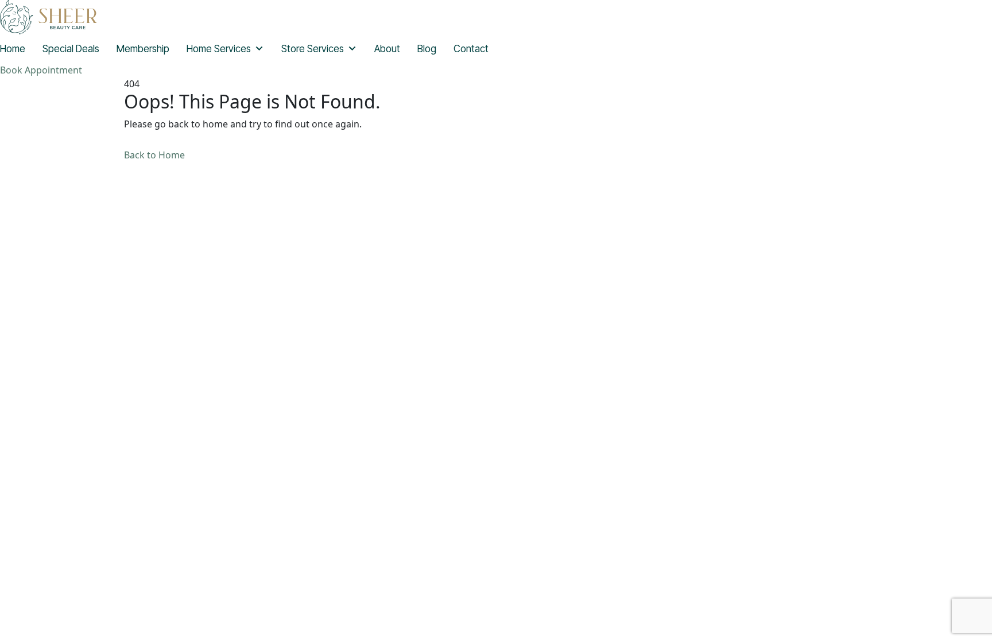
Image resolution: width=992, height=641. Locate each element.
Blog (426, 49)
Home (12, 49)
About (387, 49)
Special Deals (70, 49)
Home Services (219, 49)
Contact (471, 49)
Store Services (312, 49)
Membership (143, 49)
